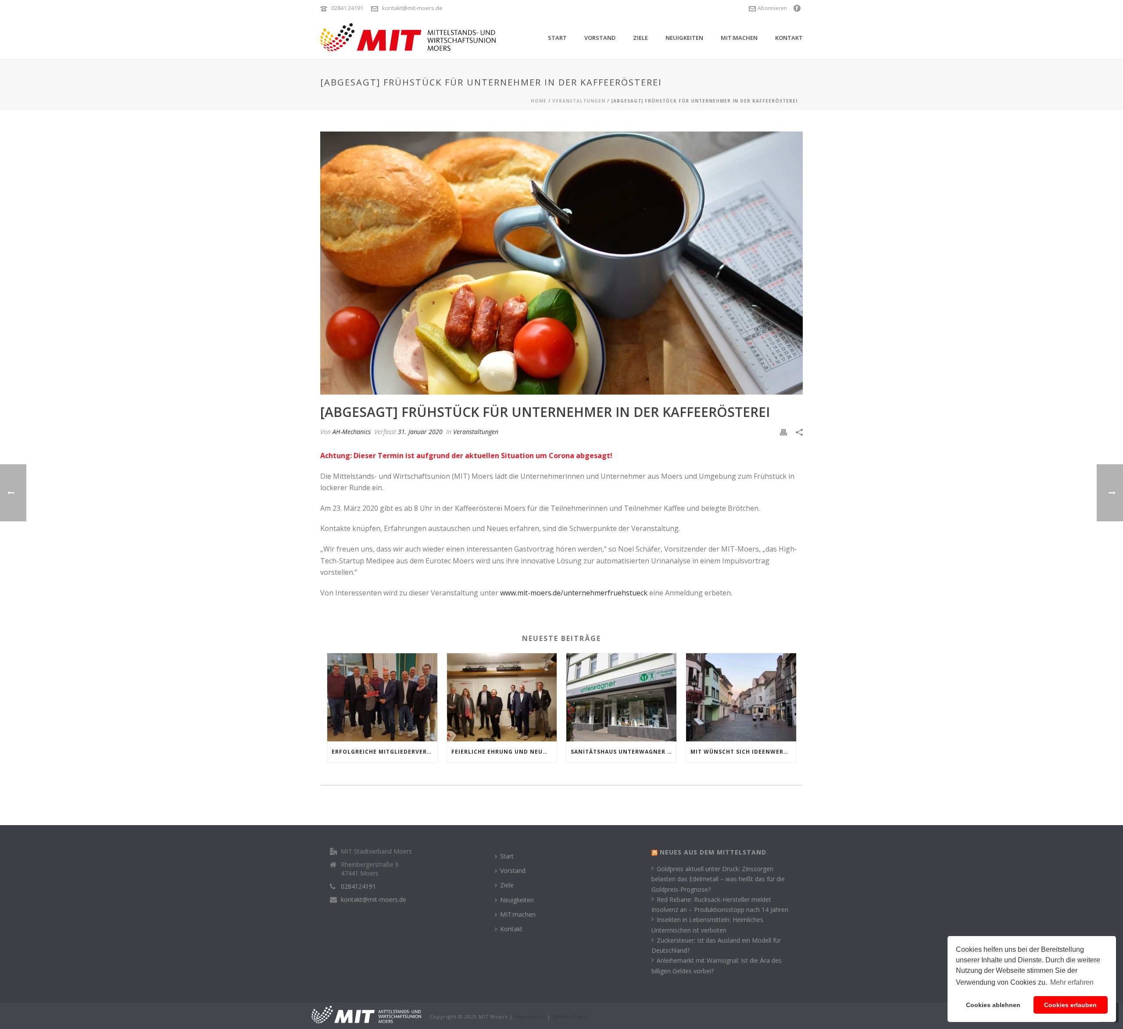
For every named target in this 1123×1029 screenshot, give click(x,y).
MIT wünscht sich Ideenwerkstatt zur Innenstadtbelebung (743, 751)
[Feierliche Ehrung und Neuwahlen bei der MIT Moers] (502, 697)
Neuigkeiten (684, 38)
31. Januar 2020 (420, 431)
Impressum (530, 1016)
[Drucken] (783, 432)
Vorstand (599, 38)
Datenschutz (569, 1016)
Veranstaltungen (578, 101)
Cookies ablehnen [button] (993, 1004)
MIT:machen (739, 38)
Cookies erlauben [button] (1070, 1004)
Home (539, 101)
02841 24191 (347, 8)
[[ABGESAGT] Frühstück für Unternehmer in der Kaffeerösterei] (561, 263)
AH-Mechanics (352, 431)
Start (557, 38)
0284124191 (358, 886)
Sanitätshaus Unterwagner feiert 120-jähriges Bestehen (623, 751)
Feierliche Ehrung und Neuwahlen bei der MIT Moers (504, 751)
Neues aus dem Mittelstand (713, 852)
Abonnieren (772, 8)
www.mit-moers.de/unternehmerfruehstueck (573, 593)
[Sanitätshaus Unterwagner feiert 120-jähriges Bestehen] (621, 697)
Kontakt (789, 38)
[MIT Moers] (366, 1014)
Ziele (640, 38)
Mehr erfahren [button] (1072, 982)
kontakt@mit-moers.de (412, 8)
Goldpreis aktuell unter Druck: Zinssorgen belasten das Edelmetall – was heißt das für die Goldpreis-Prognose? (718, 879)
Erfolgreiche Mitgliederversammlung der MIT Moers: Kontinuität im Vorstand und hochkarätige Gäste (384, 751)
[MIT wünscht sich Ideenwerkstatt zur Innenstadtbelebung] (741, 697)
